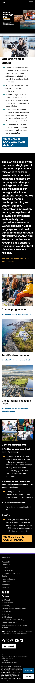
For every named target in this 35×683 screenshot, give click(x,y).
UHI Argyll (6, 600)
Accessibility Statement (9, 662)
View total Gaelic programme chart (16, 360)
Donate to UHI (7, 570)
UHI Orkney (6, 611)
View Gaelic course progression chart (17, 314)
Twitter (7, 640)
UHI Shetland (7, 617)
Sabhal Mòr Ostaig (9, 623)
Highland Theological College (13, 620)
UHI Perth (5, 614)
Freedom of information (11, 573)
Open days (6, 582)
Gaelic (4, 576)
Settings (28, 676)
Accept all (28, 670)
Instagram (11, 640)
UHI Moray (6, 606)
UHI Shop (5, 587)
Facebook (3, 640)
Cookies (5, 568)
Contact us (6, 565)
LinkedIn (21, 640)
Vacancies (6, 585)
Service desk (9, 646)
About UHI (6, 562)
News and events (8, 579)
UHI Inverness (7, 603)
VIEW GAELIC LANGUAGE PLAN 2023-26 (14, 142)
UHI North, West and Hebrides (14, 609)
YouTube (17, 640)
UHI (3, 631)
